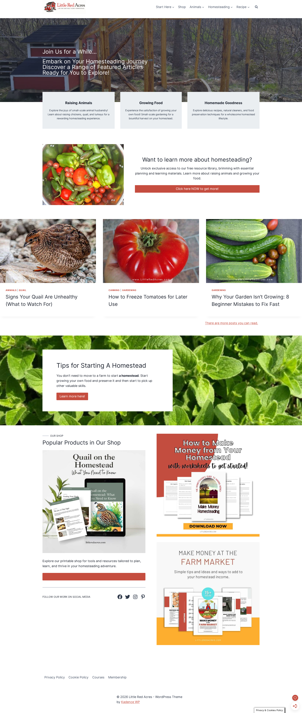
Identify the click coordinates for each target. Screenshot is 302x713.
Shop (182, 7)
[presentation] (48, 251)
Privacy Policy (54, 677)
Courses (98, 677)
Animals (11, 290)
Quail (22, 290)
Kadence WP (130, 702)
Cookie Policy (78, 677)
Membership (117, 677)
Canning (114, 290)
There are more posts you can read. (231, 323)
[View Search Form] (256, 7)
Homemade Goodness (223, 103)
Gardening (129, 290)
